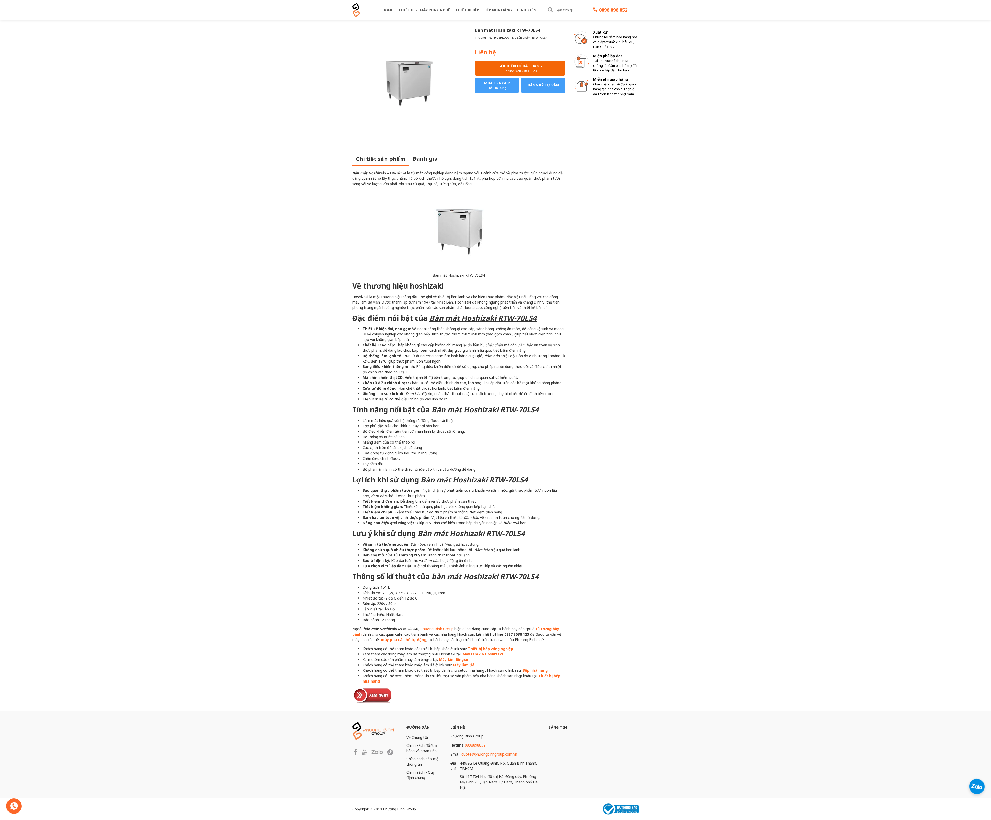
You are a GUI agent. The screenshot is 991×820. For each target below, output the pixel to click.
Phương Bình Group (436, 628)
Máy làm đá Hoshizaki (482, 654)
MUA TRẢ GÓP (497, 85)
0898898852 (475, 745)
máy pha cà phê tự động (403, 639)
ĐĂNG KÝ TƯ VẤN (543, 85)
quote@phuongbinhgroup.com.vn (489, 754)
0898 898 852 (613, 10)
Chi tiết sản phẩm (380, 158)
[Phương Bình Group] (356, 9)
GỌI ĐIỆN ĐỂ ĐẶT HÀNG (520, 68)
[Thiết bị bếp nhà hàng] (373, 694)
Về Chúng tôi (417, 737)
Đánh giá (425, 158)
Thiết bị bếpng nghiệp (490, 648)
